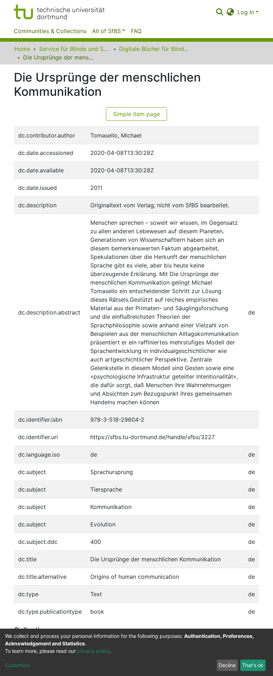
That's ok (252, 665)
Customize (17, 665)
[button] (230, 12)
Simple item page (136, 114)
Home (22, 48)
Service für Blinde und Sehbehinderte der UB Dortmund (74, 48)
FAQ (136, 31)
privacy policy (93, 651)
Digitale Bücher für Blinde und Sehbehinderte (154, 48)
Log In (245, 12)
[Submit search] (219, 12)
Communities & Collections (50, 31)
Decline (227, 665)
